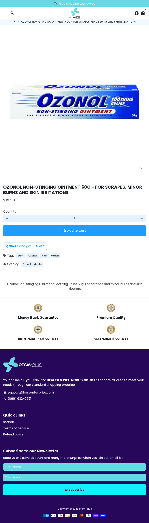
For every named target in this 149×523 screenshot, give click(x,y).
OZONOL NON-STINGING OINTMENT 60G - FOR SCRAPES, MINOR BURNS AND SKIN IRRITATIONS (78, 21)
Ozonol (32, 255)
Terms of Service (16, 428)
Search (8, 422)
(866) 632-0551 (17, 398)
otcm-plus (85, 508)
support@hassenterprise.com (28, 392)
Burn (20, 255)
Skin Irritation (50, 255)
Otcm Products (32, 264)
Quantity (9, 211)
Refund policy (13, 434)
